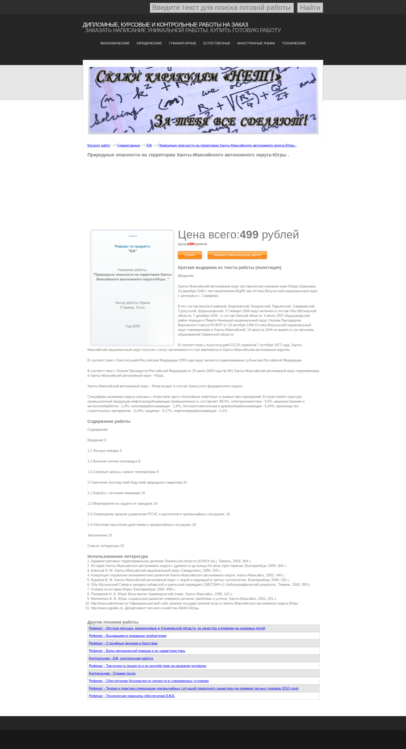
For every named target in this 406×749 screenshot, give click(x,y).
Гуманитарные (182, 43)
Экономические (115, 43)
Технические (294, 43)
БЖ (149, 145)
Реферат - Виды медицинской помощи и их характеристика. (137, 651)
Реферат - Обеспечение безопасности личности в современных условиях (149, 681)
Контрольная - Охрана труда (112, 673)
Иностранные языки (256, 43)
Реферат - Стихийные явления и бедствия (123, 643)
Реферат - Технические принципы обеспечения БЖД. (132, 696)
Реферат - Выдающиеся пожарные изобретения (127, 636)
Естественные (216, 43)
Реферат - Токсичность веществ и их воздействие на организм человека (147, 666)
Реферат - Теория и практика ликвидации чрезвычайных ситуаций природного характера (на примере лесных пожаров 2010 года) (194, 688)
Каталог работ (98, 145)
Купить (190, 255)
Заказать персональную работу (237, 255)
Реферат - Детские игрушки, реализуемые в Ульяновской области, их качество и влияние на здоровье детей (177, 628)
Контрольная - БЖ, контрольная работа (121, 658)
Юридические (149, 43)
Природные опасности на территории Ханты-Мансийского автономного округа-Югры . (227, 145)
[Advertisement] (203, 195)
